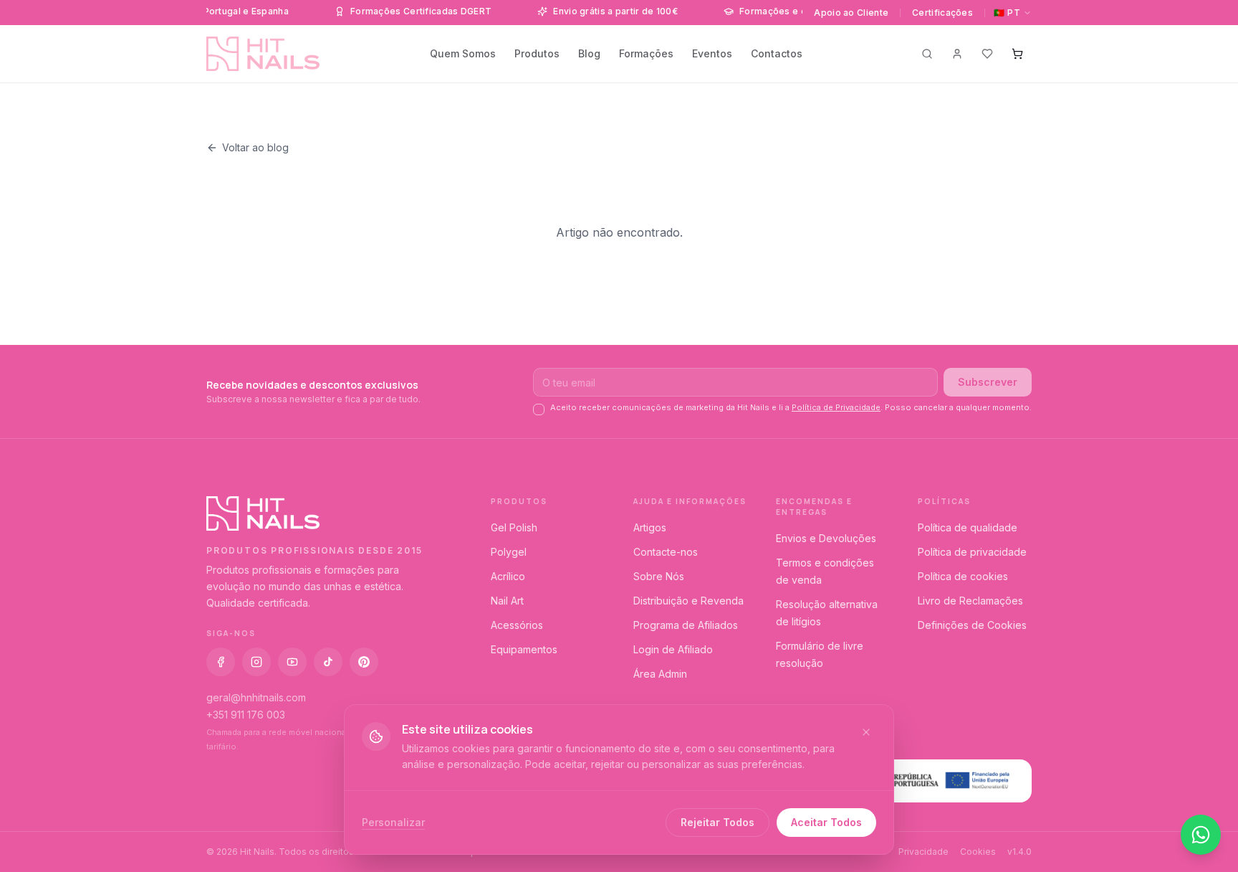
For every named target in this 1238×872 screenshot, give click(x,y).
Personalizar (393, 822)
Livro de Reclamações (970, 600)
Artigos (649, 527)
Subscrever (987, 382)
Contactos (776, 53)
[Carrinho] (1017, 53)
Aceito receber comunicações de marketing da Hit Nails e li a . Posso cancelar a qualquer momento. (791, 407)
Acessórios (517, 625)
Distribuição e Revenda (688, 600)
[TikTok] (328, 662)
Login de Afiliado (673, 649)
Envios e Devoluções (826, 538)
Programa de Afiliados (685, 625)
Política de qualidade (967, 527)
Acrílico (508, 576)
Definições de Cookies (972, 625)
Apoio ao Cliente (851, 12)
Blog (589, 53)
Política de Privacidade (836, 407)
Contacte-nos (665, 552)
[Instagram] (256, 662)
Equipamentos (524, 649)
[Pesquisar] (927, 53)
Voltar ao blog (255, 147)
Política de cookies (963, 576)
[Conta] (957, 53)
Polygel (509, 552)
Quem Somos (463, 53)
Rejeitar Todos (717, 822)
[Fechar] (866, 732)
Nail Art (507, 600)
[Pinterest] (364, 662)
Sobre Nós (658, 576)
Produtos (537, 53)
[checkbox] (538, 409)
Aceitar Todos (826, 822)
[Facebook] (220, 662)
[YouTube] (292, 662)
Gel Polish (514, 527)
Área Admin (660, 674)
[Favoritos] (987, 53)
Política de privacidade (972, 552)
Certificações (942, 12)
